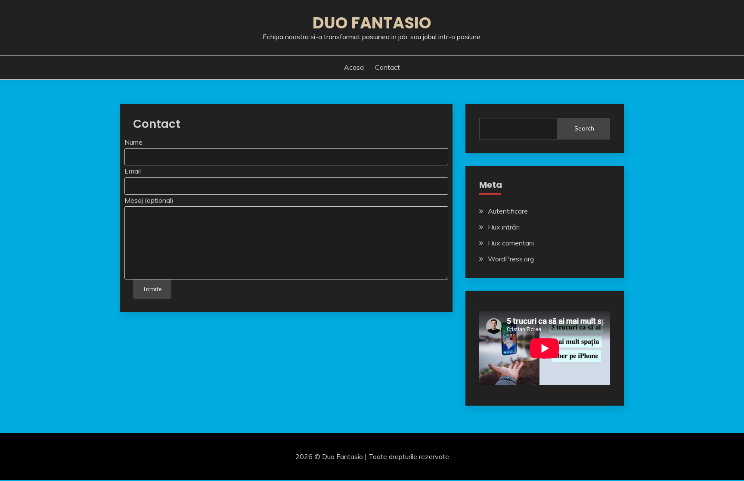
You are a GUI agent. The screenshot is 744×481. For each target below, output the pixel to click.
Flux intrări (504, 227)
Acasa (354, 67)
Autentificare (508, 211)
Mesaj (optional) (149, 200)
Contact (387, 67)
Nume (133, 142)
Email (132, 171)
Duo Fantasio (372, 23)
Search (584, 128)
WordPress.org (511, 258)
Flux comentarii (511, 243)
